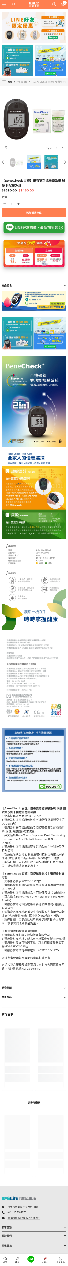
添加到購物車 (34, 212)
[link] (17, 1069)
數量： (6, 197)
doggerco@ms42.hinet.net (23, 1217)
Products (22, 81)
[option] (34, 118)
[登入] (54, 4)
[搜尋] (14, 4)
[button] (56, 148)
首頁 (10, 81)
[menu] (4, 4)
